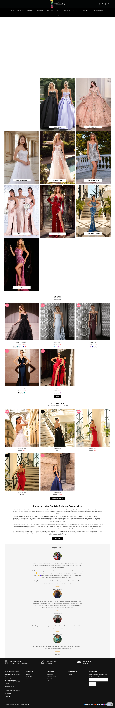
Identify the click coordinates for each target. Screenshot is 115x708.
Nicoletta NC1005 (57, 448)
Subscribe (93, 683)
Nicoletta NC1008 (22, 492)
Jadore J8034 (57, 342)
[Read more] (22, 321)
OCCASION (20, 10)
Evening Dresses (63, 528)
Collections (84, 10)
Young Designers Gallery (57, 567)
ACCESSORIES (66, 10)
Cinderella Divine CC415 (21, 342)
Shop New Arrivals (57, 498)
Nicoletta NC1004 (22, 448)
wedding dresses (60, 648)
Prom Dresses (17, 528)
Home (12, 10)
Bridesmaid (49, 678)
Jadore (48, 681)
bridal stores (52, 607)
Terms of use (29, 678)
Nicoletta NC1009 (57, 492)
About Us (28, 674)
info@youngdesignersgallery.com (12, 690)
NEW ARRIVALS (40, 10)
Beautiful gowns (36, 626)
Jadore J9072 (93, 342)
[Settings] (102, 4)
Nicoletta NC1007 (93, 448)
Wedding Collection (51, 676)
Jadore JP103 (22, 388)
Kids (48, 683)
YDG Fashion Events (97, 10)
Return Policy (29, 676)
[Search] (99, 4)
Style (74, 10)
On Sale (7, 305)
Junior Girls (50, 10)
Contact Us (70, 674)
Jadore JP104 (57, 388)
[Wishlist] (105, 4)
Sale (58, 10)
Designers (29, 10)
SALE (57, 396)
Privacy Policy (29, 681)
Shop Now (57, 538)
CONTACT (57, 15)
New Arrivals (50, 674)
